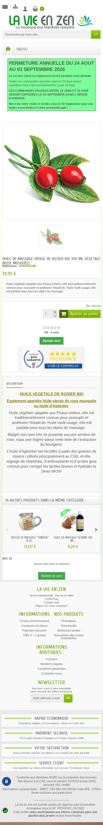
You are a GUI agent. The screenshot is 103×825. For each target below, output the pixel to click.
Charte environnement (34, 621)
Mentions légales (51, 664)
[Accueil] (8, 48)
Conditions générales (52, 668)
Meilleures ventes (68, 630)
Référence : (10, 266)
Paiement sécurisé (34, 630)
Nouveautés (69, 625)
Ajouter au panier (84, 313)
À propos (51, 659)
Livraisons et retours (34, 625)
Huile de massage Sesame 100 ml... (73, 539)
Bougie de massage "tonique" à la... (30, 539)
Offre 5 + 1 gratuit (34, 635)
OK (96, 34)
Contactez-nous (51, 673)
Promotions (68, 621)
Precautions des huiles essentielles (69, 637)
